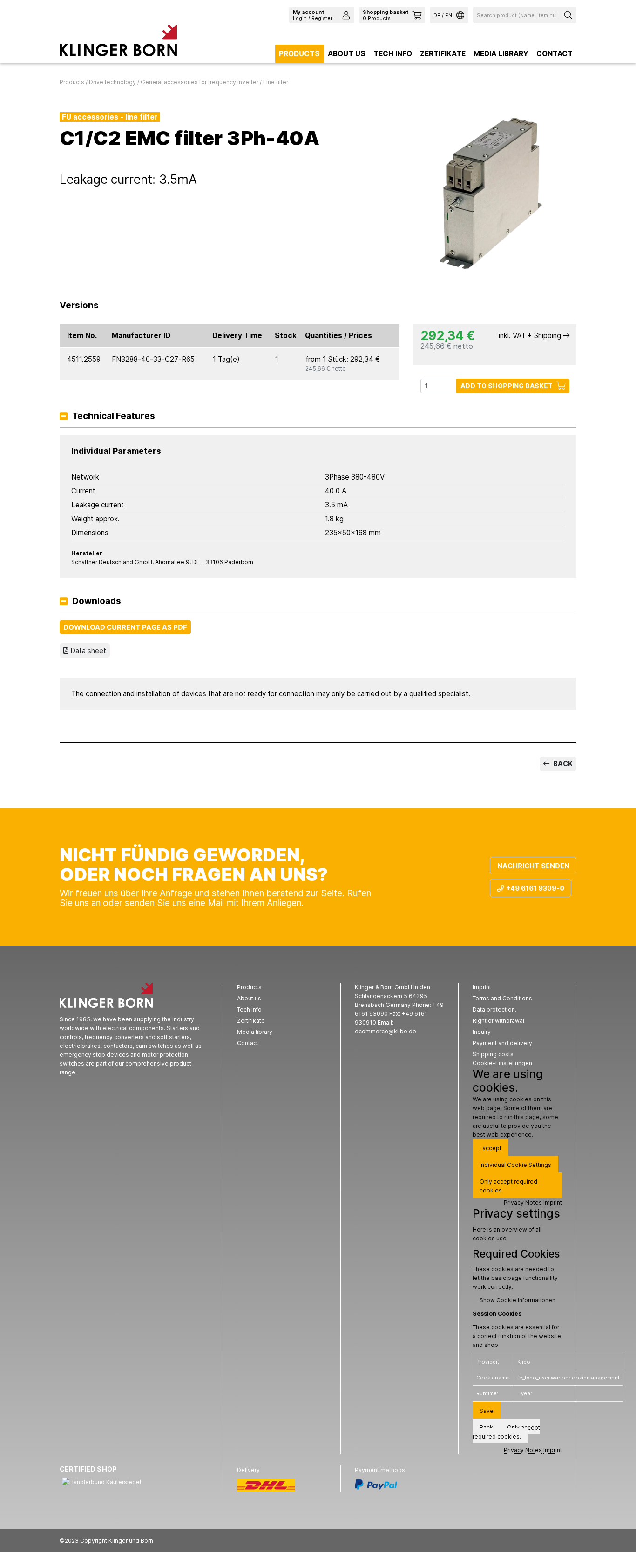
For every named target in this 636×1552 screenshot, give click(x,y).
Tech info (392, 53)
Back (562, 763)
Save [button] (487, 1410)
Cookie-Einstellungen (502, 1062)
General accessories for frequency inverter (199, 82)
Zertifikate (443, 53)
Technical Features (113, 416)
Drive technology (112, 82)
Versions (79, 306)
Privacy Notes (523, 1202)
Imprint (552, 1202)
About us (346, 53)
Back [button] (486, 1427)
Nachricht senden (533, 866)
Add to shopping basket (506, 386)
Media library (501, 53)
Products (299, 53)
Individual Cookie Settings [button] (515, 1164)
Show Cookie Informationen (517, 1300)
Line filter (275, 82)
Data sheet (88, 650)
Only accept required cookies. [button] (508, 1186)
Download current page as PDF (125, 627)
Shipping (547, 335)
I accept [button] (490, 1148)
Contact (554, 53)
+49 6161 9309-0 (535, 888)
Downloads (96, 601)
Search (569, 15)
